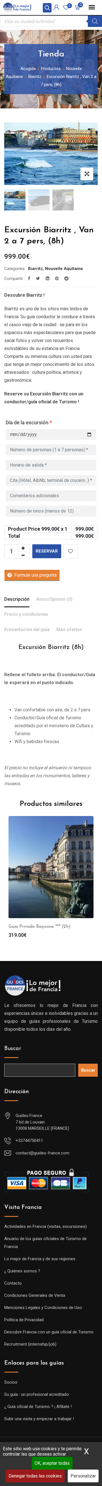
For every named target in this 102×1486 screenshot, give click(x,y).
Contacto (13, 1283)
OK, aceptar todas (52, 1463)
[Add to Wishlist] (70, 551)
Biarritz (35, 268)
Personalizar (83, 1476)
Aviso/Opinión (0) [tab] (54, 599)
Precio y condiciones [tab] (26, 614)
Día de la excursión (29, 422)
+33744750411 (29, 1140)
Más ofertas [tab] (69, 629)
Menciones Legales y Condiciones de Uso (43, 1307)
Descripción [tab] (16, 599)
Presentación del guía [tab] (27, 629)
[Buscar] (95, 21)
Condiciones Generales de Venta (34, 1295)
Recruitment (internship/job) (30, 1344)
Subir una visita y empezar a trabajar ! (39, 1418)
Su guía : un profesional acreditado (36, 1394)
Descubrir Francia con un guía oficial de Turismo (49, 1332)
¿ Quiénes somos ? (22, 1271)
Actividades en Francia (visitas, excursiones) (45, 1226)
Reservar (47, 551)
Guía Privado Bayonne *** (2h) (39, 926)
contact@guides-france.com (42, 1153)
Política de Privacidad (24, 1319)
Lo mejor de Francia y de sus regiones (39, 1258)
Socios (10, 1382)
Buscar (12, 1048)
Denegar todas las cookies (35, 1476)
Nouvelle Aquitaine (64, 268)
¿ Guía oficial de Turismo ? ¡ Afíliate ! (38, 1406)
